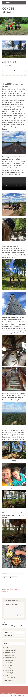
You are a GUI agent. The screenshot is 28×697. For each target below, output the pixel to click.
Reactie (19, 615)
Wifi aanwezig (5, 623)
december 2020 (9, 678)
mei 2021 (7, 668)
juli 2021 (7, 663)
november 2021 (9, 652)
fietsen (11, 589)
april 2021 (7, 670)
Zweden (4, 591)
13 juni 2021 (14, 74)
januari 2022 (8, 647)
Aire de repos (9, 62)
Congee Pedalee (8, 10)
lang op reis (17, 589)
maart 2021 (8, 673)
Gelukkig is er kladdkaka (18, 626)
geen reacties (14, 72)
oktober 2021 (8, 655)
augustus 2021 (9, 660)
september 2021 (9, 657)
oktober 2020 (8, 680)
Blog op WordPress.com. (9, 693)
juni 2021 (7, 665)
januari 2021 (8, 675)
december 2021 (9, 650)
